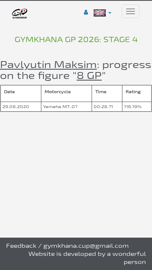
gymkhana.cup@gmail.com (86, 245)
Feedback (21, 245)
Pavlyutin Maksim (48, 64)
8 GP (89, 75)
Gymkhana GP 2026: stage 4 (76, 39)
